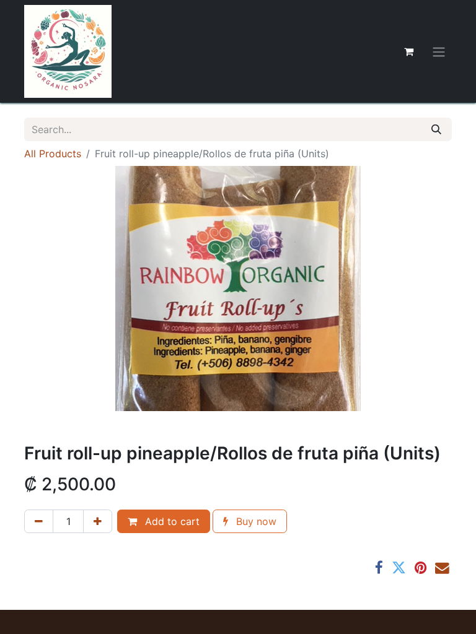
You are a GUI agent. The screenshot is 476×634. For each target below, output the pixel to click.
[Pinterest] (420, 568)
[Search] (436, 129)
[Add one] (97, 521)
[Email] (442, 568)
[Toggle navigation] (439, 51)
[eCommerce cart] (408, 51)
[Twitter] (399, 568)
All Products (52, 153)
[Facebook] (379, 568)
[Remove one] (38, 521)
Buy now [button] (254, 521)
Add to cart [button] (171, 521)
